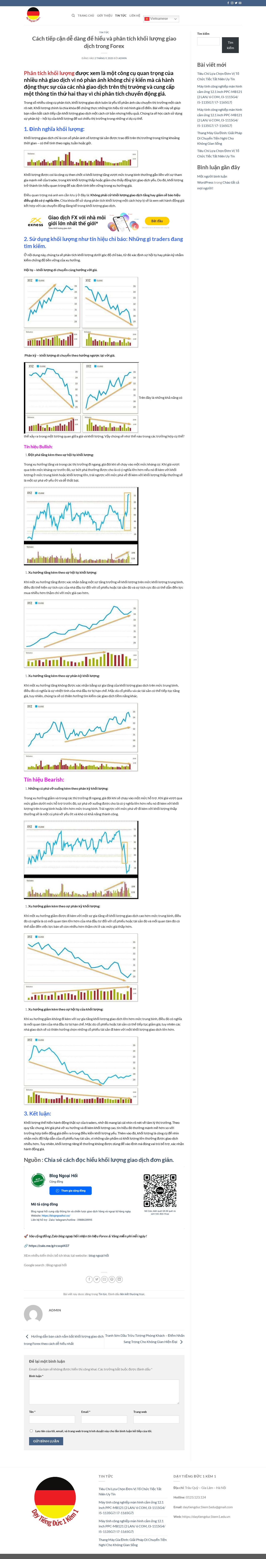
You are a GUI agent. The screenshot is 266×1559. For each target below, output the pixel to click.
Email (85, 1411)
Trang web (140, 1411)
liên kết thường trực (132, 1294)
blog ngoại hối (99, 1255)
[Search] (73, 16)
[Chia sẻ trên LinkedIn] (119, 1279)
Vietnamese (158, 18)
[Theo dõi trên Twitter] (236, 3)
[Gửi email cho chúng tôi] (240, 3)
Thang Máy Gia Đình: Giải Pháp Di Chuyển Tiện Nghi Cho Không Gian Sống (219, 138)
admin (122, 58)
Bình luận (36, 1376)
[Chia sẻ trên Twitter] (96, 1279)
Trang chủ (86, 15)
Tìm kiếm (203, 33)
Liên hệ (134, 15)
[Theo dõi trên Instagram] (232, 3)
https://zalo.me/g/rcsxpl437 (49, 1246)
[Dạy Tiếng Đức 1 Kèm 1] (44, 15)
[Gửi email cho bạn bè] (104, 1279)
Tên (32, 1411)
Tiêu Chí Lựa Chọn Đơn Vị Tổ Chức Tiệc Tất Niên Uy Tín (130, 1491)
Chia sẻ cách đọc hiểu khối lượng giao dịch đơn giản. (109, 1159)
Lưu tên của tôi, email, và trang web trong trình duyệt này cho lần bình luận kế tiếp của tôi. (93, 1431)
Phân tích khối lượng (49, 73)
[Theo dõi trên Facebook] (228, 3)
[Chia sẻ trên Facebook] (89, 1279)
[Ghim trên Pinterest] (111, 1279)
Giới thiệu (104, 15)
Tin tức (121, 15)
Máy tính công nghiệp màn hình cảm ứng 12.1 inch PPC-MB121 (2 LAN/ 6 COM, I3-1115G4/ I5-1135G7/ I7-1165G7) (132, 1507)
